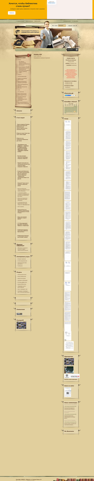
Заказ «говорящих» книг (22, 289)
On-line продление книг (22, 260)
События (19, 74)
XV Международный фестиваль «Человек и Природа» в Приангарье (23, 224)
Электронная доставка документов (22, 263)
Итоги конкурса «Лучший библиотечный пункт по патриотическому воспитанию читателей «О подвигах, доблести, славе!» (24, 70)
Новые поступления (22, 278)
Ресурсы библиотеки (22, 276)
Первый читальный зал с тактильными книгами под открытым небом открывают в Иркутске (24, 164)
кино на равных (21, 206)
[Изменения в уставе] (70, 286)
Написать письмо (20, 21)
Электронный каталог (22, 274)
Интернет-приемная (22, 259)
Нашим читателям (29, 21)
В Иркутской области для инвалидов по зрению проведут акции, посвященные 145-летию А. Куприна (23, 211)
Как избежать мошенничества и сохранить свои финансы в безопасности (24, 63)
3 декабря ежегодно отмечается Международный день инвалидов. (22, 98)
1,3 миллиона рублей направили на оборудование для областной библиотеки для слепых (23, 194)
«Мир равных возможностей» (70, 406)
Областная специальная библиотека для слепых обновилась (22, 199)
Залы (19, 89)
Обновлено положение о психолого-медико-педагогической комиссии (23, 249)
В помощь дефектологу (22, 282)
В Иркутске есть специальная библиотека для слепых (22, 139)
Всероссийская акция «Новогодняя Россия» (22, 94)
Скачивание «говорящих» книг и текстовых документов (23, 292)
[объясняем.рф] (70, 95)
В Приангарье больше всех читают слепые (23, 236)
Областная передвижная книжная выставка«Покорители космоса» (23, 86)
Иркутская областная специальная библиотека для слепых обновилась (23, 189)
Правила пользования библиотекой (22, 79)
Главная (19, 59)
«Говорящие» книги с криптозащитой (22, 287)
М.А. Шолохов (21, 91)
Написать (11, 12)
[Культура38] (70, 361)
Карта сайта (75, 21)
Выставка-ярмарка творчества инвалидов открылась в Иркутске (23, 157)
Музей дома (20, 265)
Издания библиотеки (22, 284)
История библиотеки (22, 76)
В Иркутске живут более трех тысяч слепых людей (23, 134)
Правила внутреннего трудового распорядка (22, 82)
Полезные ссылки (67, 21)
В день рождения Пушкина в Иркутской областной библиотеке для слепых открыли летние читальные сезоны (23, 127)
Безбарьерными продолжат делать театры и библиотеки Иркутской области (23, 230)
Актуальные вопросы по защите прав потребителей (23, 103)
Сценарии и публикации (22, 280)
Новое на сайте (37, 21)
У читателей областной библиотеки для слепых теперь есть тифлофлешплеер (24, 203)
